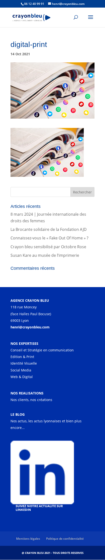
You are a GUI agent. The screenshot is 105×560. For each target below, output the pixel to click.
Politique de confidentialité (65, 539)
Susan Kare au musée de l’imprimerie (44, 255)
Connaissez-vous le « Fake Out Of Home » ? (49, 238)
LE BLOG (17, 414)
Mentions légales (28, 539)
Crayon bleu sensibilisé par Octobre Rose (48, 246)
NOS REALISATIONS (26, 393)
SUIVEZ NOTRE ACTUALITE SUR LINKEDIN (39, 508)
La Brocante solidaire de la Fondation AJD (48, 229)
